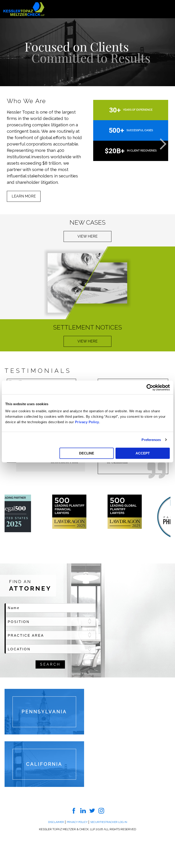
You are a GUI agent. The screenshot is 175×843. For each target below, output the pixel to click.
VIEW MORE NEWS (28, 154)
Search (50, 664)
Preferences (151, 440)
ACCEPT (143, 453)
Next (159, 142)
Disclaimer (56, 822)
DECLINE (86, 453)
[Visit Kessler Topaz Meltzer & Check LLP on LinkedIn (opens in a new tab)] (83, 810)
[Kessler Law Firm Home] (23, 9)
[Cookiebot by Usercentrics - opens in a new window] (150, 387)
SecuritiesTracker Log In (108, 822)
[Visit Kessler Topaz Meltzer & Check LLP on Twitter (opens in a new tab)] (92, 810)
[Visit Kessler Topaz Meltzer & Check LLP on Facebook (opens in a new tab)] (74, 810)
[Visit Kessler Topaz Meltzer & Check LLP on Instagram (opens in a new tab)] (101, 810)
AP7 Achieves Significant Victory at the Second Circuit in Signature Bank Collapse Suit (42, 129)
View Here (87, 236)
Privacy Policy (87, 422)
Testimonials (38, 370)
